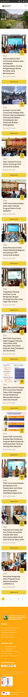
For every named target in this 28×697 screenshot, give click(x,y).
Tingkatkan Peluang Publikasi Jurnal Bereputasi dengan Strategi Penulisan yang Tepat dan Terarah (12, 297)
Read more (13, 82)
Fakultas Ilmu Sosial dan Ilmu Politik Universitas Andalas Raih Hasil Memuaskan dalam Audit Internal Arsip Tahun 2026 (13, 535)
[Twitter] (15, 666)
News (5, 56)
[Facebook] (11, 666)
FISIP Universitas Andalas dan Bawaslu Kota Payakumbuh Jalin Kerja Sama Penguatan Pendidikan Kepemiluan (13, 488)
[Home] (14, 617)
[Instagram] (2, 666)
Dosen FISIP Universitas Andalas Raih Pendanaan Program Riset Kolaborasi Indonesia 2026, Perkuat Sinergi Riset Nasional (13, 441)
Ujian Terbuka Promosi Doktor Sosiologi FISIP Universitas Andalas (12, 164)
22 (18, 599)
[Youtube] (8, 666)
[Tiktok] (5, 666)
